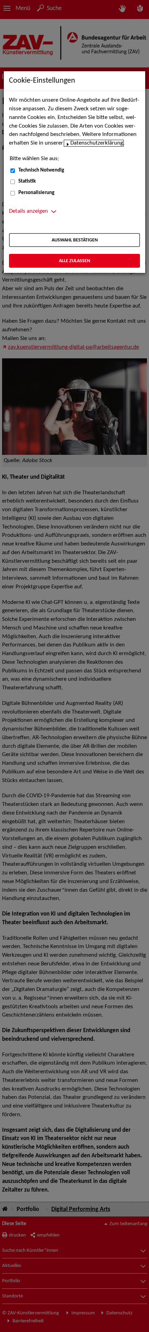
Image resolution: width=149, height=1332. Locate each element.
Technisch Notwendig (41, 170)
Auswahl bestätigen (75, 240)
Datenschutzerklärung (96, 143)
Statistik (27, 181)
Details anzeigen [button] (28, 211)
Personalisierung (36, 192)
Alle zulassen (74, 261)
